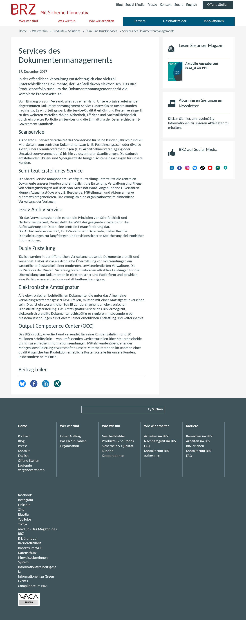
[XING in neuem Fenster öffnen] (218, 169)
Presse (152, 5)
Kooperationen (113, 456)
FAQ (147, 446)
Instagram (25, 500)
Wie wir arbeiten (101, 21)
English (191, 5)
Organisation (69, 446)
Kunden (107, 451)
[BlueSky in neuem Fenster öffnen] (195, 169)
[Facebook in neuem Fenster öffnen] (179, 169)
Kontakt (166, 5)
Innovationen (214, 21)
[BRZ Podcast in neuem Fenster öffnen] (225, 169)
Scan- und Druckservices (101, 31)
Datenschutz (27, 553)
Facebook (33, 383)
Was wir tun (67, 21)
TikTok (22, 524)
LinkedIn (45, 383)
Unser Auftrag (70, 436)
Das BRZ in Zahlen (73, 441)
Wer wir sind (28, 21)
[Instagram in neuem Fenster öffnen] (187, 169)
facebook (25, 495)
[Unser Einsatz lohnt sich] (29, 605)
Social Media (135, 5)
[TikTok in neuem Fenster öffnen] (202, 169)
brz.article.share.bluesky (22, 383)
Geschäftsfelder (174, 21)
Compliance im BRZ (32, 586)
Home (23, 31)
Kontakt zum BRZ (198, 451)
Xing (57, 383)
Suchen (157, 409)
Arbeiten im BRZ (156, 436)
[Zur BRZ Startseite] (23, 13)
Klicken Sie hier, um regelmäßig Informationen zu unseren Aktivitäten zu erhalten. (198, 123)
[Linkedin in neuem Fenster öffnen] (172, 169)
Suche (179, 5)
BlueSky (24, 515)
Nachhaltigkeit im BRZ (160, 441)
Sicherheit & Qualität (117, 446)
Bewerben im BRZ (199, 436)
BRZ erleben (195, 446)
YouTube (24, 519)
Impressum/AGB (30, 548)
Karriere (140, 21)
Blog (119, 5)
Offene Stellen (220, 6)
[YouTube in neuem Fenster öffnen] (210, 169)
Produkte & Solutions (66, 31)
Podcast (24, 436)
